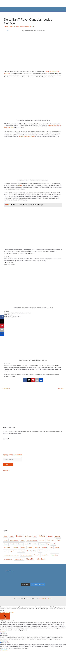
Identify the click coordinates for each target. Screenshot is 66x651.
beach (11, 536)
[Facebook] (25, 380)
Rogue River (13, 551)
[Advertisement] (33, 497)
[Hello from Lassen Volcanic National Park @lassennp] (19, 578)
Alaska (5, 536)
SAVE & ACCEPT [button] (4, 650)
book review (28, 536)
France (5, 544)
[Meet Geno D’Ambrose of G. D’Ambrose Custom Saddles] (46, 578)
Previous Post (6, 388)
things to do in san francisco (11, 555)
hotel (53, 544)
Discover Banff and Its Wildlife (26, 136)
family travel (50, 540)
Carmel (5, 540)
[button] (2, 9)
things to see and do (26, 555)
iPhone (20, 185)
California (42, 536)
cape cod (57, 536)
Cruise (22, 540)
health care (19, 544)
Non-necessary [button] (4, 641)
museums (37, 547)
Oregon (57, 547)
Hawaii (12, 544)
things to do (47, 551)
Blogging (19, 536)
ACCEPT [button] (11, 612)
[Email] (37, 380)
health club (28, 544)
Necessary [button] (3, 631)
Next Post (61, 388)
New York (44, 547)
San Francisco (31, 551)
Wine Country (41, 559)
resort (5, 551)
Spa (40, 551)
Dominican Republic (32, 540)
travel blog (45, 555)
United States (8, 559)
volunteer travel (19, 559)
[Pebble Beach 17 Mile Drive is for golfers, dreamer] (6, 578)
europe (42, 540)
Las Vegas (15, 547)
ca (35, 536)
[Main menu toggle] (62, 9)
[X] (29, 380)
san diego (21, 551)
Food (58, 540)
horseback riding (44, 544)
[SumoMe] (41, 380)
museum (30, 547)
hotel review (7, 547)
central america (14, 540)
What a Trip (30, 559)
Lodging (11, 26)
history (35, 544)
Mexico (23, 547)
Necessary (4, 633)
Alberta (6, 26)
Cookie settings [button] (4, 612)
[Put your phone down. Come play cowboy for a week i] (59, 578)
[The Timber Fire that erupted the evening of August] (33, 578)
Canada (50, 536)
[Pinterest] (33, 380)
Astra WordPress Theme (45, 598)
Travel (36, 555)
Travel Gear (55, 555)
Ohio (51, 547)
